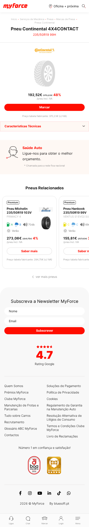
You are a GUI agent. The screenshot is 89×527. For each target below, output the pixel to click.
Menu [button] (77, 523)
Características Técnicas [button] (23, 126)
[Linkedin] (49, 493)
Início (14, 19)
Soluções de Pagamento (64, 386)
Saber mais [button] (29, 251)
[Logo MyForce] (15, 6)
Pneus (50, 19)
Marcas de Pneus (65, 19)
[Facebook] (20, 493)
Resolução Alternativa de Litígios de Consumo (64, 417)
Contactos (11, 435)
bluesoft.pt (61, 503)
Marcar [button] (44, 107)
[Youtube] (40, 493)
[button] (64, 6)
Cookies (52, 399)
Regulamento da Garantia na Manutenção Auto (64, 407)
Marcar (44, 523)
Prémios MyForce (16, 392)
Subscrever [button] (44, 330)
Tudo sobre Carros (17, 415)
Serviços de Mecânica (32, 19)
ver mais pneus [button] (46, 276)
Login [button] (61, 523)
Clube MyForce (14, 399)
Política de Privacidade (63, 392)
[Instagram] (30, 493)
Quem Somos (13, 386)
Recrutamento (14, 422)
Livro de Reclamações (62, 436)
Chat (28, 523)
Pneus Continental (45, 22)
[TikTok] (59, 493)
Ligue (11, 523)
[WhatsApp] (69, 493)
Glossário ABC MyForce (20, 428)
